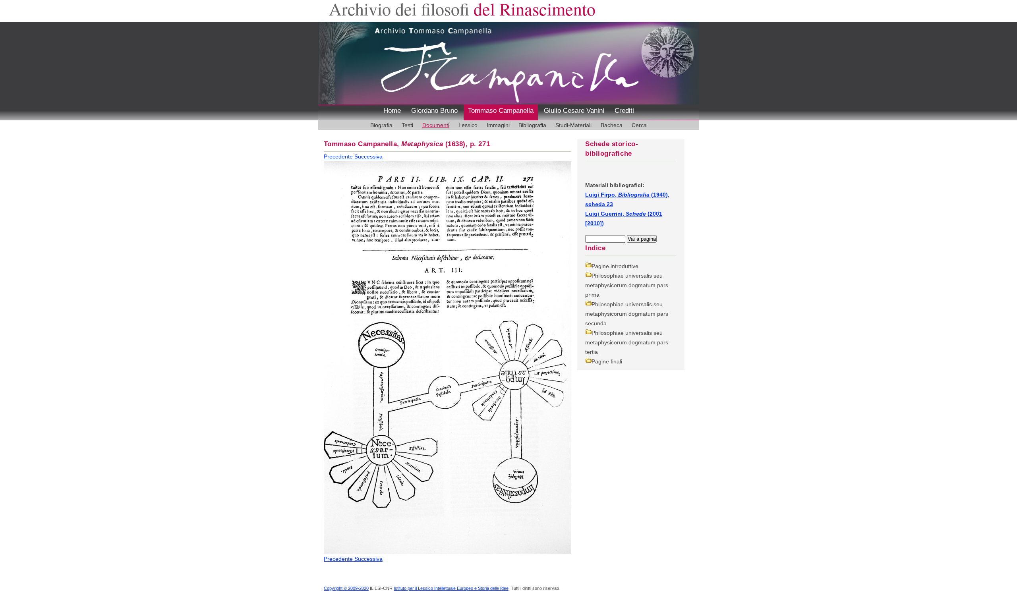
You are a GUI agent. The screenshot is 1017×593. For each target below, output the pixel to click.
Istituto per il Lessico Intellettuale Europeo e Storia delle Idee (451, 588)
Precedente (339, 156)
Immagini (498, 125)
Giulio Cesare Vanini (574, 110)
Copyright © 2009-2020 (346, 588)
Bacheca (612, 125)
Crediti (624, 110)
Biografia (381, 125)
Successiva (368, 156)
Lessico (468, 125)
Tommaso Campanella (501, 110)
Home (392, 110)
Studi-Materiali (573, 125)
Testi (407, 125)
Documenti (435, 125)
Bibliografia (532, 125)
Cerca (639, 125)
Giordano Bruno (434, 110)
